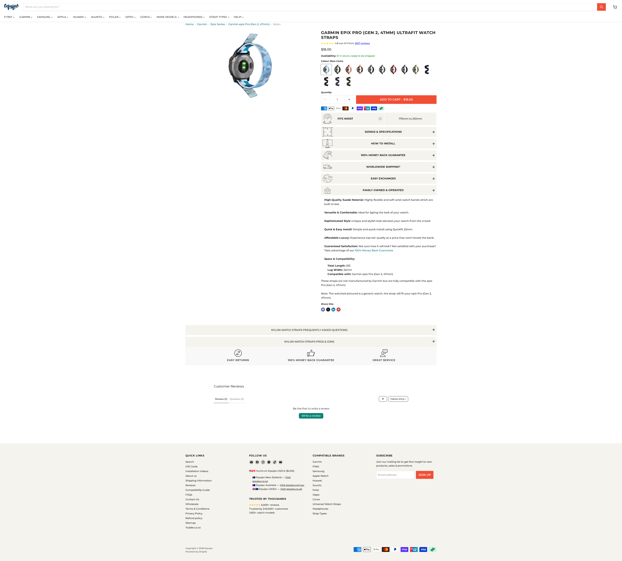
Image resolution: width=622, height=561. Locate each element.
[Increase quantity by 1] (349, 99)
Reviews (190, 485)
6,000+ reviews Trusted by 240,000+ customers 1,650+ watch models (268, 508)
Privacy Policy (193, 513)
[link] (379, 43)
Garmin (25, 16)
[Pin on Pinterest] (338, 309)
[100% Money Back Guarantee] (311, 356)
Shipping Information (198, 480)
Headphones (193, 16)
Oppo (129, 16)
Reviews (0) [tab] (221, 399)
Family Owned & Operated (383, 190)
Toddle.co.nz (193, 527)
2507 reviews (362, 43)
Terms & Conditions (197, 508)
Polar (114, 16)
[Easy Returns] (238, 356)
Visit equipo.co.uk (291, 489)
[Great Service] (383, 356)
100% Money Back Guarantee (383, 155)
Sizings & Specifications (383, 131)
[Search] (601, 7)
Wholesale (191, 504)
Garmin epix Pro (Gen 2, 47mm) (249, 24)
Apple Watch (320, 475)
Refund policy (193, 518)
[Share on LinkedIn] (333, 309)
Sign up (425, 474)
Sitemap (190, 522)
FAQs (188, 494)
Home (189, 24)
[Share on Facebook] (323, 309)
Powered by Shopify (196, 551)
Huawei (79, 16)
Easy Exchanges (383, 178)
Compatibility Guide (197, 489)
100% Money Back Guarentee (374, 250)
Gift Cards (191, 466)
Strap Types (218, 16)
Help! (238, 16)
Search (189, 461)
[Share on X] (328, 309)
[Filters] (383, 399)
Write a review (311, 415)
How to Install (383, 143)
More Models (167, 16)
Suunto (97, 16)
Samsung (44, 16)
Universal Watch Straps (327, 504)
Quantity (326, 92)
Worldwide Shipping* (383, 166)
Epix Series (218, 24)
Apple (62, 16)
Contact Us (192, 499)
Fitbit (8, 16)
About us (191, 475)
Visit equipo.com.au (292, 485)
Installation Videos (196, 471)
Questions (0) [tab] (237, 399)
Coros (145, 16)
